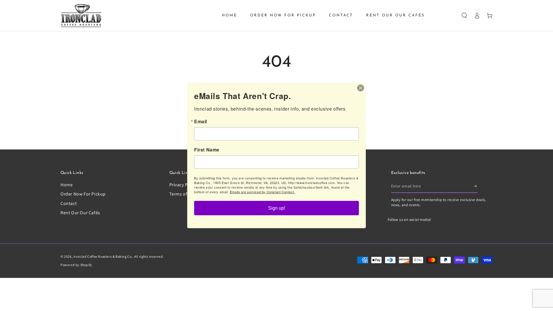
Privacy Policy (183, 185)
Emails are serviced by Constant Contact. (262, 191)
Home (66, 185)
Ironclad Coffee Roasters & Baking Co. (102, 256)
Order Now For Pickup (83, 194)
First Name (206, 149)
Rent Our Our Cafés (80, 213)
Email (200, 121)
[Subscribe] (476, 186)
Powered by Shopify (76, 265)
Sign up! (276, 208)
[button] (464, 15)
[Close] (360, 88)
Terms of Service (186, 194)
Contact (68, 203)
